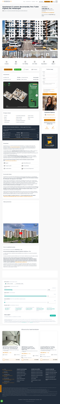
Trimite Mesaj (47, 1)
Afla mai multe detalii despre (18, 138)
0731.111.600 (31, 322)
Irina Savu (7, 359)
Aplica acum (53, 315)
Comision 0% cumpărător (48, 12)
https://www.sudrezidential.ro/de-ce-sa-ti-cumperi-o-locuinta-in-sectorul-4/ (18, 196)
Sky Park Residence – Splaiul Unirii (27, 357)
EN (53, 1)
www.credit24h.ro (24, 322)
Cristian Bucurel (46, 359)
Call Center (41, 1)
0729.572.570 (50, 115)
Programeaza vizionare (49, 120)
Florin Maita (26, 359)
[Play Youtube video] (20, 233)
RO (51, 1)
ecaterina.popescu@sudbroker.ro (49, 117)
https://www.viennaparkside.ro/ (11, 160)
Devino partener (0, 388)
